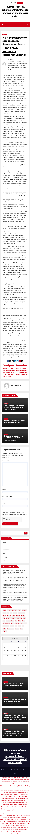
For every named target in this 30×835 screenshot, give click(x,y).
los (4, 620)
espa (13, 615)
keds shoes (21, 783)
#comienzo (15, 63)
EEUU (4, 615)
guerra (13, 618)
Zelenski (5, 631)
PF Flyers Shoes (11, 811)
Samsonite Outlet (11, 831)
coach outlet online (9, 800)
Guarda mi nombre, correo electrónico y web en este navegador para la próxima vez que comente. (14, 513)
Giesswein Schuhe (11, 829)
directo (15, 612)
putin (4, 626)
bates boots (19, 802)
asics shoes (8, 781)
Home (15, 773)
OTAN (19, 620)
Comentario (5, 460)
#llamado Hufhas (16, 65)
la (21, 618)
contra (4, 612)
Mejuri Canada (7, 806)
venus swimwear (23, 815)
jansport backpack (21, 790)
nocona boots (7, 790)
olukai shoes (11, 777)
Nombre (4, 489)
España (18, 615)
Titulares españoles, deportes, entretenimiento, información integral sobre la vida (15, 756)
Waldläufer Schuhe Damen (18, 821)
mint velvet (7, 817)
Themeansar (25, 769)
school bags (7, 786)
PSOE (25, 623)
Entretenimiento (7, 549)
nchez (12, 620)
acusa (4, 610)
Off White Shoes (15, 815)
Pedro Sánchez (6, 623)
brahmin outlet (14, 796)
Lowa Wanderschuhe (19, 777)
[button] (27, 24)
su (23, 626)
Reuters (12, 626)
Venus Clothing (14, 786)
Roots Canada (22, 806)
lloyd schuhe (9, 821)
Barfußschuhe (15, 825)
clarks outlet (7, 794)
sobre (19, 626)
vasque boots (20, 804)
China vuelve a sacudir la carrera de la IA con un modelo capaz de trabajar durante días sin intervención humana (15, 572)
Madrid (7, 620)
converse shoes (19, 788)
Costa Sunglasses (21, 827)
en (10, 615)
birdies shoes (15, 783)
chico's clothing (8, 819)
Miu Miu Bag (20, 829)
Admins (11, 59)
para (23, 620)
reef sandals (17, 800)
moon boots (14, 790)
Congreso (24, 610)
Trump (12, 628)
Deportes (5, 546)
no (16, 620)
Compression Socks (17, 813)
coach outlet (17, 779)
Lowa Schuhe (4, 777)
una (21, 628)
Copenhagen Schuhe (11, 827)
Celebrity (5, 542)
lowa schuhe (22, 823)
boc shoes (21, 781)
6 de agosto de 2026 (10, 688)
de (8, 612)
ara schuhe (8, 783)
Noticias (4, 34)
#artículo (10, 63)
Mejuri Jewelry (15, 806)
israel (18, 618)
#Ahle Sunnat (20, 61)
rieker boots (13, 802)
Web (3, 503)
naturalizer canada (9, 779)
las (24, 618)
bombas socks (14, 817)
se (16, 626)
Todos (4, 628)
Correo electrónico (7, 496)
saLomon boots (15, 781)
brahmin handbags (10, 788)
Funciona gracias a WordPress (7, 769)
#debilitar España (22, 63)
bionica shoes (23, 800)
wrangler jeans (7, 815)
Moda (4, 553)
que (8, 626)
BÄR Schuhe (21, 786)
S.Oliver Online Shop (14, 823)
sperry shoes (23, 779)
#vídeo (9, 69)
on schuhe (14, 819)
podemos (17, 623)
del (11, 612)
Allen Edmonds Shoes (21, 794)
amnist (8, 610)
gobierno (8, 618)
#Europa (10, 65)
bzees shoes (21, 796)
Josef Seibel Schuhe (21, 831)
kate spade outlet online (19, 834)
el (7, 615)
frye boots (14, 798)
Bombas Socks (8, 813)
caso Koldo (14, 610)
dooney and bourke (21, 808)
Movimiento (5, 557)
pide (12, 623)
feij (4, 618)
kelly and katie (21, 798)
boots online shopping (10, 808)
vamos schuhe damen (11, 804)
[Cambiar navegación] (15, 24)
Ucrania (17, 628)
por (21, 623)
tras (8, 628)
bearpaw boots (8, 798)
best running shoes (22, 819)
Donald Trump (21, 612)
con (19, 610)
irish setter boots (9, 792)
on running (13, 794)
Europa (22, 615)
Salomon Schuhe (17, 792)
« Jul (4, 662)
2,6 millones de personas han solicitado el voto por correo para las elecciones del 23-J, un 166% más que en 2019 (9, 370)
